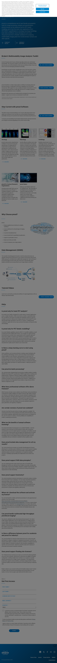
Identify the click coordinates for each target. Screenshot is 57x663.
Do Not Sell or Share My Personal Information (42, 6)
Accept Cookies (42, 11)
